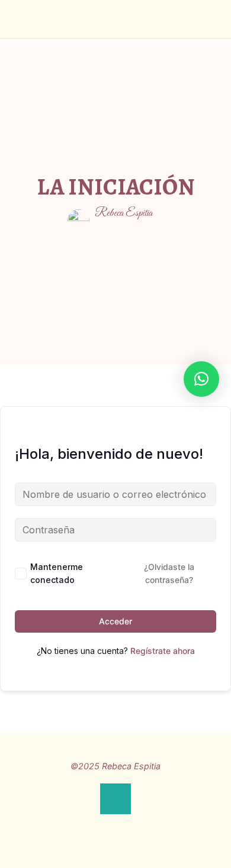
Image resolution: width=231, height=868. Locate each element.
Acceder (115, 621)
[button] (201, 379)
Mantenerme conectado (56, 573)
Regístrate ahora (162, 651)
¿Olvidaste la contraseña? (169, 573)
